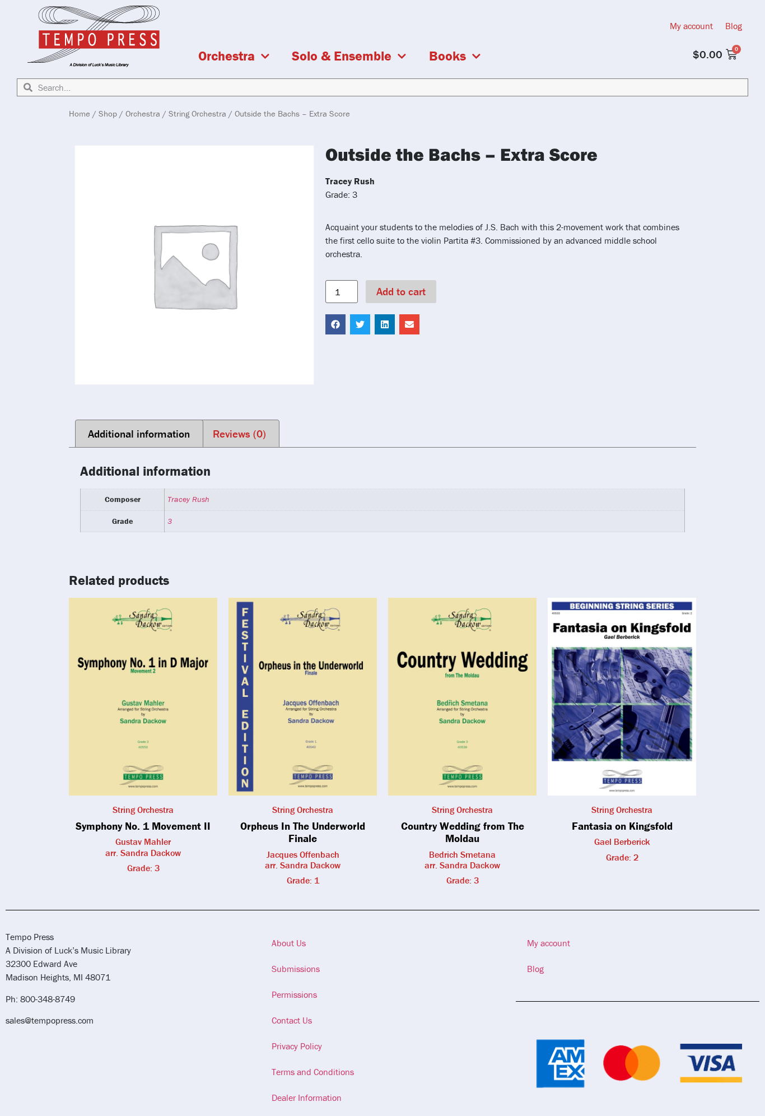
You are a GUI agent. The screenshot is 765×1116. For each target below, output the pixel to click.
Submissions (296, 968)
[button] (335, 324)
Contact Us (292, 1020)
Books (447, 56)
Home (79, 113)
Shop (108, 113)
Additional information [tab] (139, 433)
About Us (289, 942)
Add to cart (401, 291)
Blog (733, 25)
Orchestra (226, 56)
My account (691, 25)
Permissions (294, 994)
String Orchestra (197, 113)
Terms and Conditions (313, 1071)
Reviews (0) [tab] (239, 433)
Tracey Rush (188, 499)
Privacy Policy (297, 1046)
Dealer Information (307, 1097)
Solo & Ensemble (341, 56)
